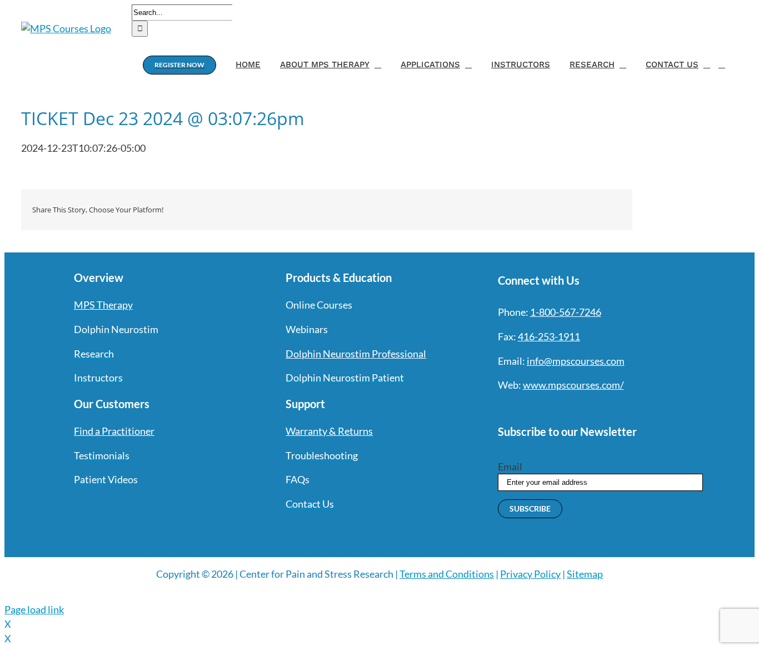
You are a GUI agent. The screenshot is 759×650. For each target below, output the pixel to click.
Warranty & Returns (329, 431)
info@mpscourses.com (576, 361)
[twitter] (522, 408)
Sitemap (585, 574)
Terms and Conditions (447, 574)
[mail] (602, 408)
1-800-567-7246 (565, 312)
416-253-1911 (549, 336)
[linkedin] (582, 408)
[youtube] (562, 408)
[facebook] (502, 408)
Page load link (34, 609)
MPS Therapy (103, 305)
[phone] (622, 408)
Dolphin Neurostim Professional (356, 354)
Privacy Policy (530, 574)
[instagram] (542, 408)
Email (510, 466)
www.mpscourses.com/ (573, 385)
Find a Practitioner (114, 431)
